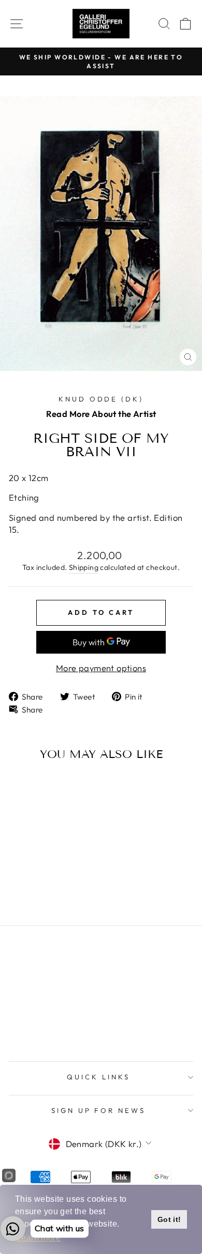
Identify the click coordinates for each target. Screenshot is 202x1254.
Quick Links (98, 1077)
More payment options (101, 667)
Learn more (39, 1237)
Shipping (83, 567)
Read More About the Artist (101, 413)
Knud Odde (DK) (101, 399)
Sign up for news (98, 1110)
